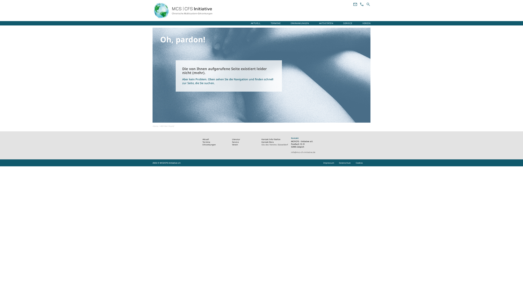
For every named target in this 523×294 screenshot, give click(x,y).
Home (155, 126)
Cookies (359, 163)
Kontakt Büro (268, 142)
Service (347, 23)
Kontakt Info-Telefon (271, 139)
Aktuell (256, 23)
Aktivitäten (326, 23)
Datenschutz (345, 163)
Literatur (236, 139)
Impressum (328, 163)
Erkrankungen (300, 23)
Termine (276, 23)
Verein (366, 23)
